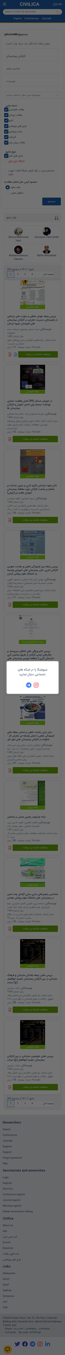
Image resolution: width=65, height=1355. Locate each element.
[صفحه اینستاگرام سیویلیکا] (36, 685)
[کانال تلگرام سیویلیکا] (29, 685)
